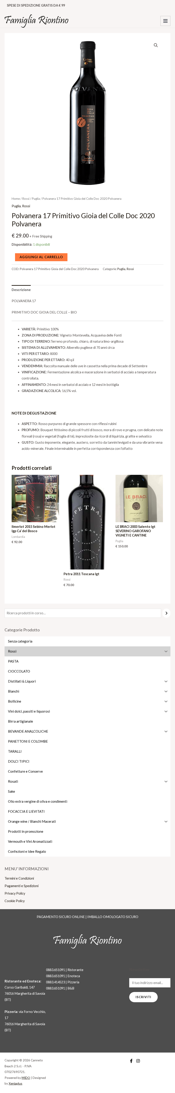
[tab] (21, 290)
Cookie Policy (15, 901)
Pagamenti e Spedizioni (22, 886)
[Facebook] (131, 1061)
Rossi (25, 198)
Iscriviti (143, 997)
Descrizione (21, 290)
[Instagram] (138, 1061)
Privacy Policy (15, 893)
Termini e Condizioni (19, 878)
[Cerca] (166, 613)
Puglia (36, 198)
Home (16, 198)
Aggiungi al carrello (41, 257)
